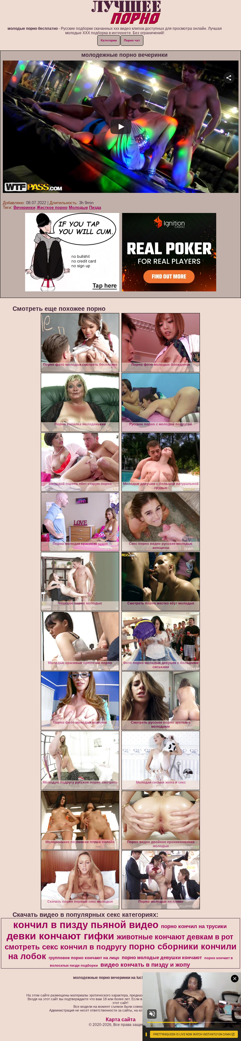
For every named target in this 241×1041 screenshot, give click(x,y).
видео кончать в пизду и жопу (145, 964)
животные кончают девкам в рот (175, 937)
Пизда (95, 207)
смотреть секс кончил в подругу (65, 947)
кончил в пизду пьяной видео (85, 924)
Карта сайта (121, 1019)
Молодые (78, 207)
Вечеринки (24, 207)
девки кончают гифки (60, 936)
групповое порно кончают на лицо (84, 957)
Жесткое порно (52, 207)
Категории (109, 40)
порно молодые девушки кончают (162, 957)
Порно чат (132, 40)
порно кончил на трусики (194, 926)
